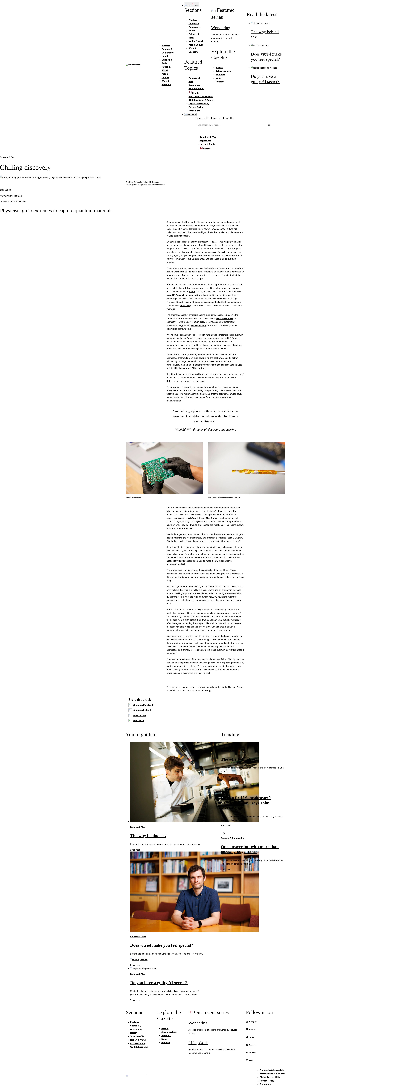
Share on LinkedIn (142, 710)
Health (224, 789)
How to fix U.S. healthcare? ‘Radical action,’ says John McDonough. (246, 802)
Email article (139, 715)
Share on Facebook (143, 705)
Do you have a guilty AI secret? (159, 982)
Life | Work (198, 1042)
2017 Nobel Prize (224, 318)
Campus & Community (232, 838)
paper (236, 288)
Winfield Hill (194, 518)
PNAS (192, 291)
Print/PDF (138, 720)
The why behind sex (148, 835)
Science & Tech (8, 157)
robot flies (185, 305)
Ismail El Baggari (175, 295)
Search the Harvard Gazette (214, 118)
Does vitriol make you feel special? (161, 945)
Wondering (220, 27)
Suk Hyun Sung (198, 325)
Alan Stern (211, 518)
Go (268, 125)
